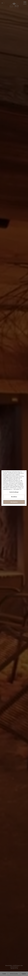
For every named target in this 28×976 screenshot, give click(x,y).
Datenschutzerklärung (7, 480)
